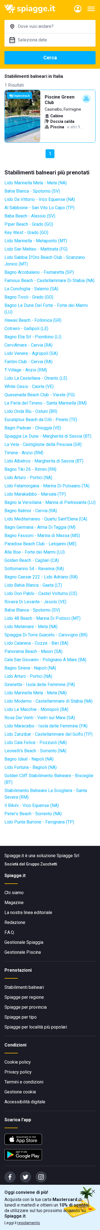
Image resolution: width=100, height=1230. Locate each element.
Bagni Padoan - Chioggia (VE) (32, 428)
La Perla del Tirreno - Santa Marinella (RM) (45, 403)
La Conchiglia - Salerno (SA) (31, 288)
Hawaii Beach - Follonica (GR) (32, 320)
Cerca (50, 57)
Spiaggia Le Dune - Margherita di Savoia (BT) (47, 436)
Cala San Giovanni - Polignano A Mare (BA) (45, 659)
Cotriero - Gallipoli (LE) (26, 328)
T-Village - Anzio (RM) (25, 370)
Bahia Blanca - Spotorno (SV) (32, 191)
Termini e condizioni (23, 1082)
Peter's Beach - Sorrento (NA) (33, 813)
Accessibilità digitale (24, 1101)
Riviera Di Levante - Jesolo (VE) (35, 601)
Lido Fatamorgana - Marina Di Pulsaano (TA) (46, 485)
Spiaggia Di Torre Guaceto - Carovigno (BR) (46, 634)
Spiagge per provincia (25, 1007)
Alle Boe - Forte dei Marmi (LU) (34, 552)
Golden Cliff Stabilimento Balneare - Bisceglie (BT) (48, 779)
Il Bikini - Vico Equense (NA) (31, 805)
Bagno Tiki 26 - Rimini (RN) (30, 469)
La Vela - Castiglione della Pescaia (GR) (43, 444)
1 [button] (50, 153)
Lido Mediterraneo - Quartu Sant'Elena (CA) (45, 519)
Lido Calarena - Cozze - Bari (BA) (36, 643)
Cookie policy (17, 1062)
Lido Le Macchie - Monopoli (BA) (36, 709)
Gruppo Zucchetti (41, 864)
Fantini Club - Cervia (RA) (28, 361)
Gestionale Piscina (22, 952)
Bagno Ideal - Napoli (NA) (29, 759)
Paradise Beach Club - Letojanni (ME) (40, 543)
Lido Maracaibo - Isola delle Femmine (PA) (46, 726)
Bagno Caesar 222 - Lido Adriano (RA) (41, 577)
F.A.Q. (9, 932)
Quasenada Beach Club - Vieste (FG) (39, 394)
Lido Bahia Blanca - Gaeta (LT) (33, 585)
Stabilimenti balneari (24, 987)
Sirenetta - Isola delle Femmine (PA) (39, 684)
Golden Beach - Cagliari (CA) (31, 560)
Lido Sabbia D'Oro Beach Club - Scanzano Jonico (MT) (44, 261)
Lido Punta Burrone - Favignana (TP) (39, 822)
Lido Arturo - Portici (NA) (28, 477)
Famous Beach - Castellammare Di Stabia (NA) (49, 280)
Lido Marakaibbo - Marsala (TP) (35, 494)
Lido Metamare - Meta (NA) (31, 626)
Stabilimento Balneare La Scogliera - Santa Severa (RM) (45, 794)
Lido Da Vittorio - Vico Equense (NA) (39, 199)
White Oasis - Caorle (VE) (29, 386)
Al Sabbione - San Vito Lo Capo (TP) (39, 207)
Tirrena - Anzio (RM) (23, 452)
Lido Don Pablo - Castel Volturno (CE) (40, 593)
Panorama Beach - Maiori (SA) (33, 651)
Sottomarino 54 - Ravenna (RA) (34, 568)
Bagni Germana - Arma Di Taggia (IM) (40, 527)
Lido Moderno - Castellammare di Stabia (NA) (48, 701)
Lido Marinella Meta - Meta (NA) (35, 182)
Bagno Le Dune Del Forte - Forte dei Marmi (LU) (46, 309)
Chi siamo (14, 892)
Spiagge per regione (24, 997)
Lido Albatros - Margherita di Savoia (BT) (43, 461)
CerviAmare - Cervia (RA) (28, 345)
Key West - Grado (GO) (26, 232)
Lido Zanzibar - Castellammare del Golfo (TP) (48, 734)
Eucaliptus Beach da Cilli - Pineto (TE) (40, 419)
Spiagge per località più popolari (35, 1027)
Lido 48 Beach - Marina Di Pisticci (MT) (42, 618)
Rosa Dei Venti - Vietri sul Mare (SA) (39, 717)
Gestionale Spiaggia (23, 942)
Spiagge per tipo (20, 1017)
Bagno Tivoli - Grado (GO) (28, 297)
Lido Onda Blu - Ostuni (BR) (30, 411)
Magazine (14, 902)
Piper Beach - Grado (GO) (28, 224)
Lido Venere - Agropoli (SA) (31, 353)
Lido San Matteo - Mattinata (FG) (36, 249)
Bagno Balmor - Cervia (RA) (30, 510)
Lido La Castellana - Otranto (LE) (35, 378)
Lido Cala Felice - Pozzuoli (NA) (35, 742)
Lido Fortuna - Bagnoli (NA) (30, 767)
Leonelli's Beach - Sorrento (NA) (35, 750)
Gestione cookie (20, 1091)
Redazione (14, 922)
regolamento (28, 1223)
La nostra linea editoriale (28, 912)
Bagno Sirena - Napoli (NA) (30, 668)
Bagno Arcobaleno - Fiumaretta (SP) (39, 272)
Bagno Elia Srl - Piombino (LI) (32, 336)
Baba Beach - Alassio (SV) (29, 216)
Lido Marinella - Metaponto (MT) (35, 240)
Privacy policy (18, 1072)
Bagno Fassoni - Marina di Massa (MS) (42, 535)
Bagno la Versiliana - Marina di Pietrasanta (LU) (50, 502)
